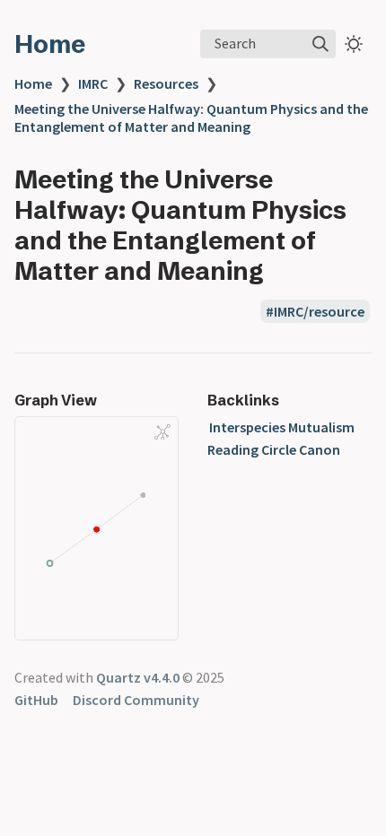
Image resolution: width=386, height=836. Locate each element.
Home (49, 44)
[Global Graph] (162, 431)
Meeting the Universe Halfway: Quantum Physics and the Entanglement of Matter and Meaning (191, 117)
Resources (166, 83)
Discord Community (136, 700)
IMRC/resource (319, 311)
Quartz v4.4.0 (138, 677)
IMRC (93, 83)
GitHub (36, 700)
